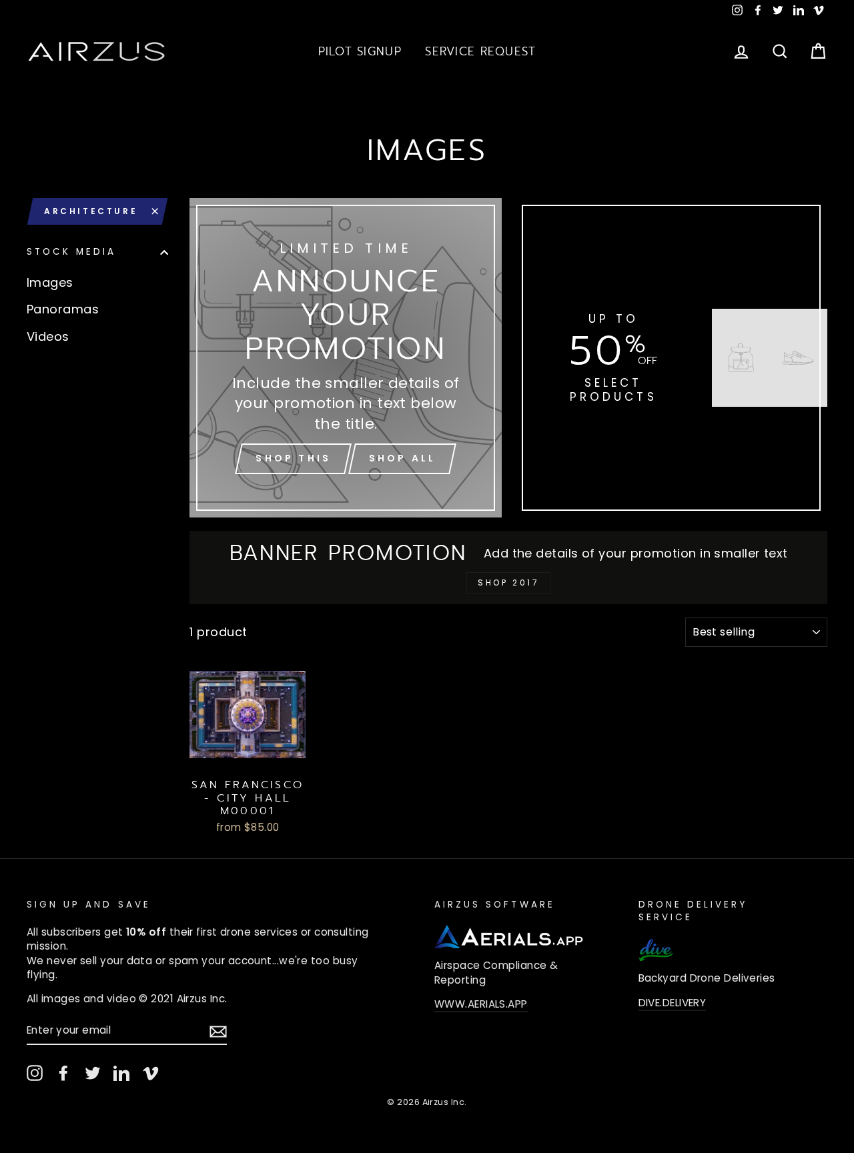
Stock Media (72, 252)
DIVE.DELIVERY (672, 1003)
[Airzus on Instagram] (35, 1073)
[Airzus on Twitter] (93, 1073)
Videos (48, 336)
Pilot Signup (360, 51)
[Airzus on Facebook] (63, 1073)
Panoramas (63, 309)
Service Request (480, 51)
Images (50, 282)
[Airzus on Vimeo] (151, 1073)
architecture (90, 211)
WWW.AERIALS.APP (481, 1004)
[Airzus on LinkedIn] (121, 1073)
